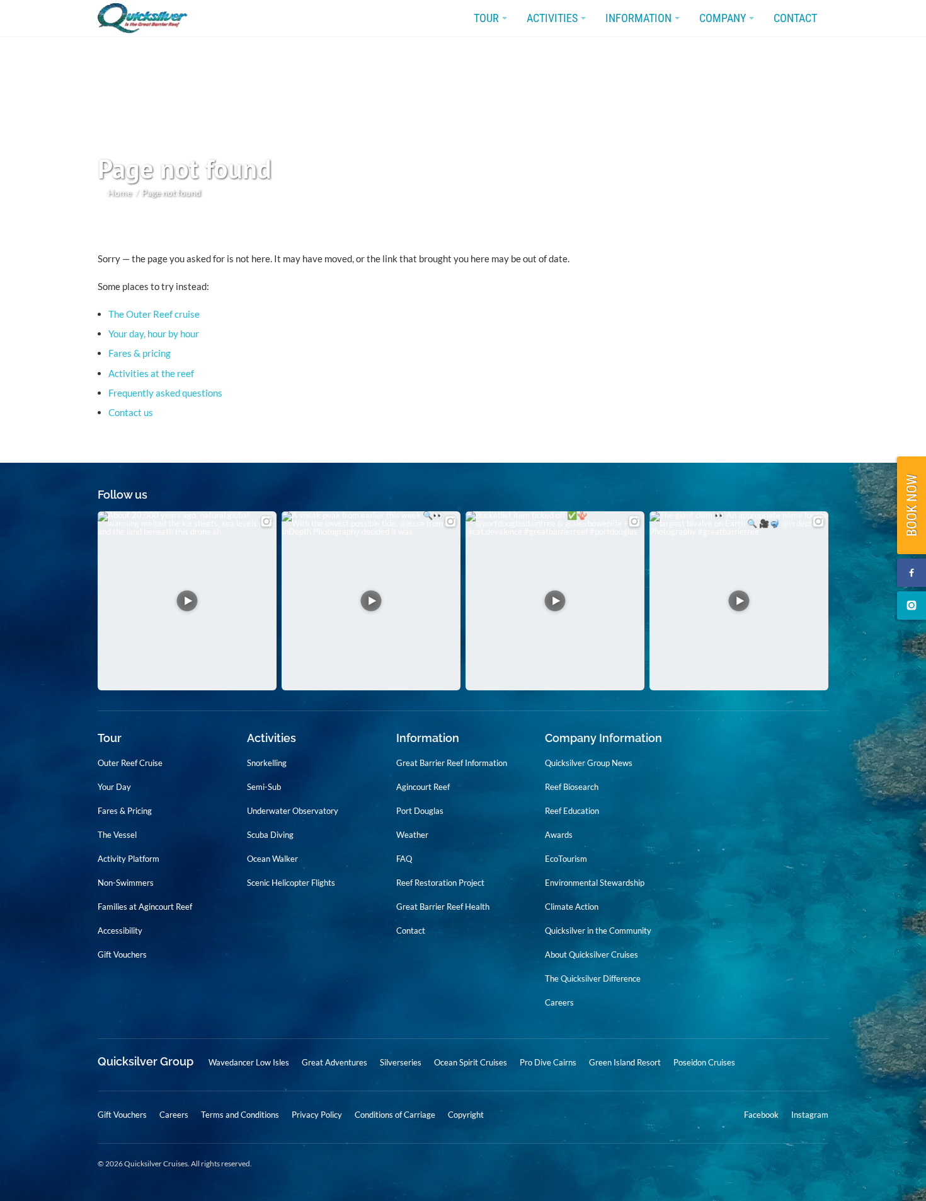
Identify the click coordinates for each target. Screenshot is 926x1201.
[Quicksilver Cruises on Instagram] (911, 605)
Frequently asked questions (165, 392)
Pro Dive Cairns (548, 1062)
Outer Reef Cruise (130, 763)
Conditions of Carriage (395, 1115)
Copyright (466, 1115)
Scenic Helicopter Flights (291, 883)
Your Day (114, 787)
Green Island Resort (625, 1062)
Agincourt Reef (423, 787)
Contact (795, 18)
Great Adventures (334, 1062)
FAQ (404, 859)
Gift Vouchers (122, 954)
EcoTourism (566, 859)
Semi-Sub (264, 787)
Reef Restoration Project (440, 883)
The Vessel (117, 835)
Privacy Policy (317, 1115)
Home (120, 192)
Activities (552, 18)
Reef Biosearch (571, 787)
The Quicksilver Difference (593, 978)
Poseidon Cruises (704, 1062)
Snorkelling (267, 763)
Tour (486, 18)
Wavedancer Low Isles (249, 1062)
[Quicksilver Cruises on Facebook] (911, 573)
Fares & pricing (139, 353)
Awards (559, 835)
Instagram (809, 1115)
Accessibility (120, 930)
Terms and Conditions (240, 1115)
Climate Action (571, 907)
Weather (412, 835)
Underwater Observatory (292, 811)
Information (638, 18)
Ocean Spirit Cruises (470, 1062)
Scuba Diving (270, 835)
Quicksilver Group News (588, 763)
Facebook (761, 1115)
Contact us (130, 412)
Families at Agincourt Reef (145, 907)
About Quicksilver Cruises (591, 954)
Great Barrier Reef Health (442, 907)
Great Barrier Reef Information (451, 763)
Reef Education (572, 811)
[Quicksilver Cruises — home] (149, 18)
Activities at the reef (151, 373)
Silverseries (400, 1062)
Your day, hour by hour (153, 333)
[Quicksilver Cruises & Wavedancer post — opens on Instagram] (187, 600)
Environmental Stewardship (594, 883)
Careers (559, 1002)
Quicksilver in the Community (598, 930)
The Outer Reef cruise (154, 314)
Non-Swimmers (126, 883)
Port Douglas (419, 811)
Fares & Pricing (125, 811)
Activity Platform (128, 859)
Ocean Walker (272, 859)
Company (722, 18)
